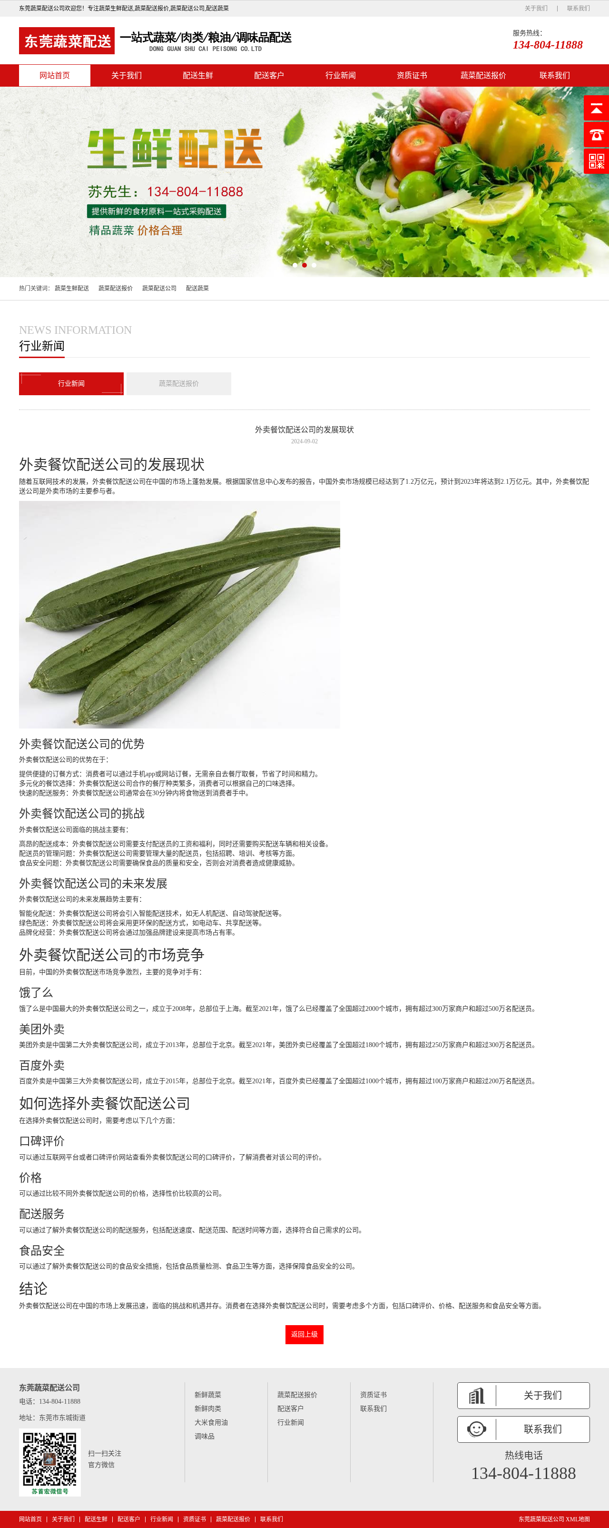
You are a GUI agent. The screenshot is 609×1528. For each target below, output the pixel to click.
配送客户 (269, 75)
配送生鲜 (198, 75)
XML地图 (578, 1519)
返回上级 (304, 1334)
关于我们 (536, 8)
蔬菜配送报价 (483, 75)
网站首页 (54, 75)
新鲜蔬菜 (208, 1394)
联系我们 (578, 8)
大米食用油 (211, 1422)
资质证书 (412, 75)
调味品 (205, 1436)
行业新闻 (340, 75)
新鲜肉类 (208, 1408)
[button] (295, 265)
